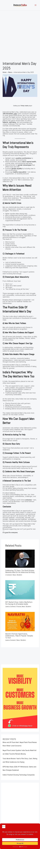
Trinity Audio (24, 105)
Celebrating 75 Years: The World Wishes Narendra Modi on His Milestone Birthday (20, 571)
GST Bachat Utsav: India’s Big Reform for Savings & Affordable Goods (18, 603)
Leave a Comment (10, 606)
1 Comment (8, 575)
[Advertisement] (20, 31)
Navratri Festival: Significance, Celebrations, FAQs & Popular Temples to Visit (19, 636)
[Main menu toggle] (35, 5)
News (14, 575)
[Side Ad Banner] (20, 698)
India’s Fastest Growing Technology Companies (19, 775)
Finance (19, 606)
